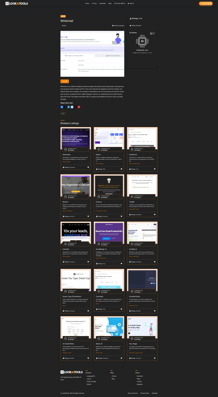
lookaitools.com (142, 50)
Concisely (99, 296)
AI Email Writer (68, 344)
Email (63, 16)
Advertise (155, 393)
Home (87, 3)
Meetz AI (99, 344)
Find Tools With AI (119, 3)
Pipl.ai (98, 154)
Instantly (66, 249)
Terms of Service (133, 393)
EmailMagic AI (101, 249)
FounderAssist (134, 296)
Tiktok (138, 379)
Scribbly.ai (133, 249)
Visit (63, 81)
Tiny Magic (133, 344)
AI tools (114, 376)
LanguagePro (91, 376)
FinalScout (133, 154)
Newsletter (102, 3)
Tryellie (131, 202)
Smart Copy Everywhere (72, 296)
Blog (110, 3)
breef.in (65, 202)
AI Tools (94, 3)
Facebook (140, 376)
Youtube (139, 381)
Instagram (140, 384)
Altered (89, 384)
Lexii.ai (89, 379)
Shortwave (67, 154)
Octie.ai (99, 202)
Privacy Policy (145, 393)
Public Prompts (91, 381)
